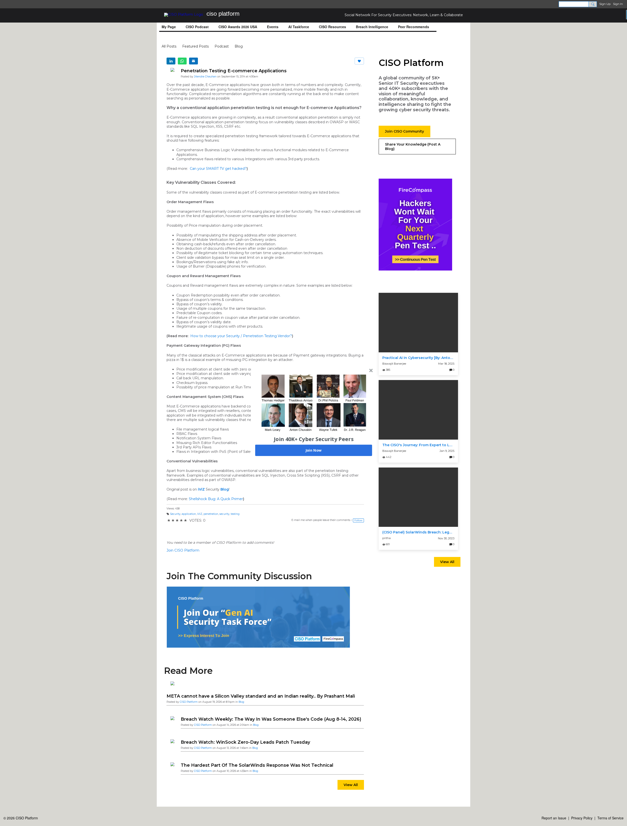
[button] (313, 439)
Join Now (313, 450)
